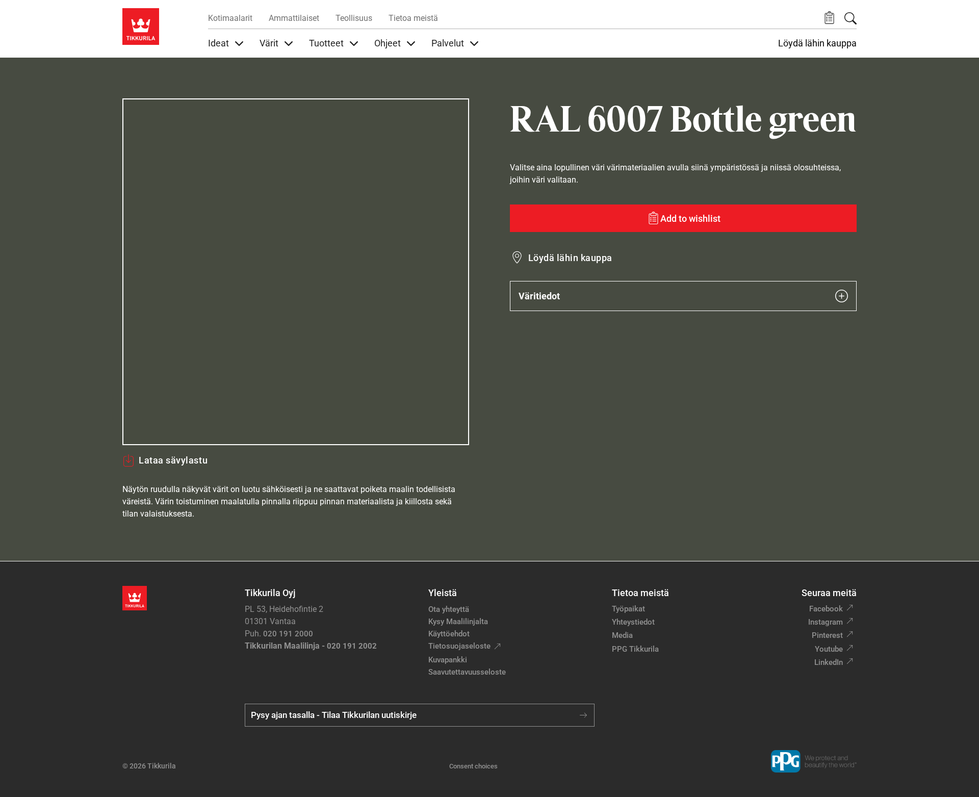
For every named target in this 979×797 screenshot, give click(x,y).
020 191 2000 (288, 633)
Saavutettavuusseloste (467, 672)
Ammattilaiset (294, 18)
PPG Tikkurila (635, 649)
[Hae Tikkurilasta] (850, 18)
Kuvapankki (447, 659)
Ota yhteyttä (448, 609)
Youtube (829, 649)
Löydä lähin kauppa (817, 43)
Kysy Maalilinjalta (458, 621)
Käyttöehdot (449, 633)
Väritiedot (539, 296)
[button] (829, 18)
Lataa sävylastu (173, 460)
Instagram (825, 622)
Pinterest (827, 635)
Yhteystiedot (633, 622)
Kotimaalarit (230, 18)
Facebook (826, 608)
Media (622, 635)
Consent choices (473, 766)
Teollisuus (354, 18)
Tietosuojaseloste (459, 646)
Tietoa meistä (413, 18)
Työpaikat (628, 608)
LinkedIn (828, 662)
